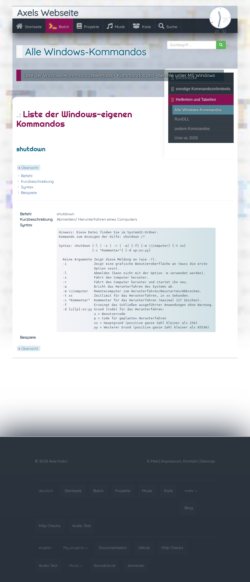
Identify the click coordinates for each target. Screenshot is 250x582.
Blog (189, 507)
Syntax (27, 186)
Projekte (91, 26)
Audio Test (81, 525)
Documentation (113, 547)
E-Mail (152, 461)
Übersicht (29, 167)
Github (144, 547)
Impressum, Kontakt (179, 461)
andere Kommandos (192, 129)
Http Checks (50, 525)
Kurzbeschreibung (37, 181)
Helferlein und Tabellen (196, 99)
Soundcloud (104, 565)
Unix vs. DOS (186, 138)
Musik (119, 26)
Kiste (146, 26)
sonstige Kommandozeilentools (203, 89)
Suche (171, 26)
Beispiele (29, 192)
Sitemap (207, 461)
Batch (63, 26)
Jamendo (136, 565)
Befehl (26, 175)
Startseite (33, 26)
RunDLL (182, 119)
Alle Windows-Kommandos (198, 110)
